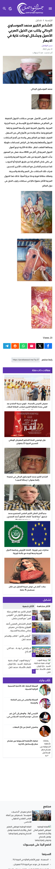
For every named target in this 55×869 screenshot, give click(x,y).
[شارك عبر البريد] (31, 346)
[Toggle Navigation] (51, 8)
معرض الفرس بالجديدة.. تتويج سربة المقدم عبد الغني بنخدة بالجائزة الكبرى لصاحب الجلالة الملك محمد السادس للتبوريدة (27, 406)
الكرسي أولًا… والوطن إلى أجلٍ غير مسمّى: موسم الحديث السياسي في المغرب (22, 716)
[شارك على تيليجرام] (7, 346)
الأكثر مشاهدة (43, 606)
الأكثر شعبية (28, 606)
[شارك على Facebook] (48, 346)
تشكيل (39, 20)
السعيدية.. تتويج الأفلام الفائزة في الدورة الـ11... (30, 859)
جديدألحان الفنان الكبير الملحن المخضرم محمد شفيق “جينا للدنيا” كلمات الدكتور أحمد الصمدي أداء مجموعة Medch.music (27, 516)
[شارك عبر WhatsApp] (23, 346)
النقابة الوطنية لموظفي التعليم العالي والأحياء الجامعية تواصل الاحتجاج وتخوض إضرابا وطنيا (19, 830)
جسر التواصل (47, 45)
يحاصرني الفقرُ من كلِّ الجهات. (25, 727)
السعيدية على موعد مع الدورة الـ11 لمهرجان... (30, 864)
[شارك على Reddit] (15, 346)
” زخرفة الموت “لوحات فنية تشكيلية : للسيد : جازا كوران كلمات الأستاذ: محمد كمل (19, 663)
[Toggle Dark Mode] (10, 8)
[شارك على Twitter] (40, 346)
